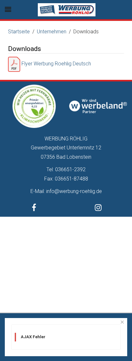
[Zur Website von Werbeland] (98, 106)
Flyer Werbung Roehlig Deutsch (55, 64)
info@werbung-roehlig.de (74, 191)
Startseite (19, 32)
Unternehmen (51, 32)
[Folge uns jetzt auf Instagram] (98, 209)
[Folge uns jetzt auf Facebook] (34, 209)
